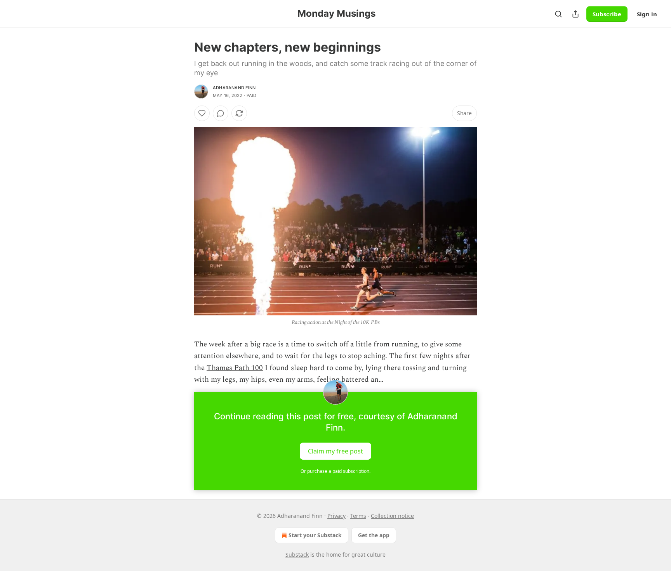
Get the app (373, 535)
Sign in (647, 14)
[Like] (202, 113)
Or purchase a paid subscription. (335, 471)
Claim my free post (335, 450)
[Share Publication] (575, 14)
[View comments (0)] (220, 113)
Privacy (336, 515)
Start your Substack (315, 535)
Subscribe (607, 14)
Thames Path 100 (235, 368)
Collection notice (392, 515)
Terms (358, 515)
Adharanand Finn (234, 87)
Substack (297, 554)
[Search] (558, 14)
